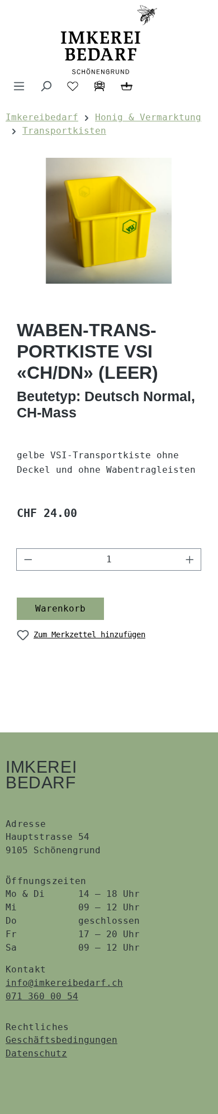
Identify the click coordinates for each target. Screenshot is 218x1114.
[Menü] (19, 86)
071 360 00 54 (42, 996)
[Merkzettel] (72, 86)
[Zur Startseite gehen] (109, 39)
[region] (109, 221)
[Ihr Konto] (99, 86)
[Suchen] (45, 86)
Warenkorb (60, 608)
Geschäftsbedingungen (61, 1040)
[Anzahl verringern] (28, 559)
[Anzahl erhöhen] (190, 559)
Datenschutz (36, 1053)
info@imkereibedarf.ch (64, 982)
